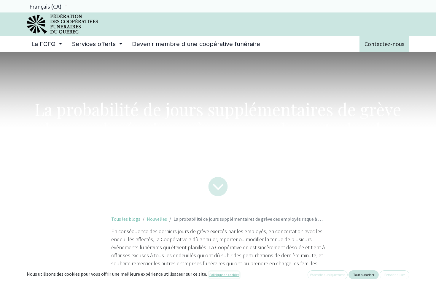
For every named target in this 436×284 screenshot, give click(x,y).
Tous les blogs (125, 219)
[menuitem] (47, 44)
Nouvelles (157, 219)
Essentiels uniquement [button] (327, 274)
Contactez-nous (384, 44)
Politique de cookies (224, 274)
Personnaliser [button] (394, 274)
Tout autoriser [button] (363, 274)
